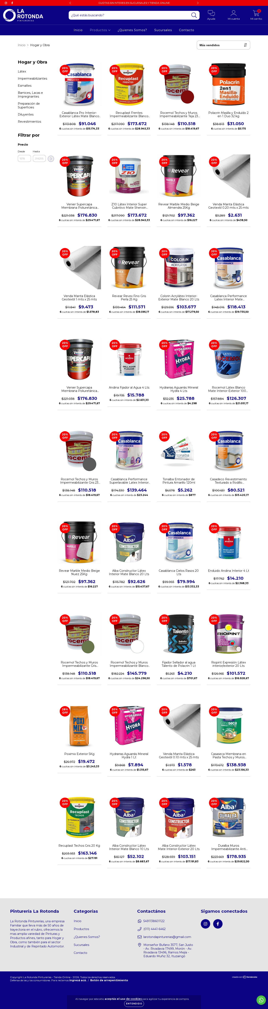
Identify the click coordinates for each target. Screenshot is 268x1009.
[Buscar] (194, 15)
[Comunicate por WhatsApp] (261, 1000)
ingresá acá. (77, 980)
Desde (21, 151)
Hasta (36, 151)
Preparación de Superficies (29, 105)
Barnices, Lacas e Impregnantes (30, 94)
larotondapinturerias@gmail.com (167, 937)
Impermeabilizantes (32, 78)
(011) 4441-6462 (154, 929)
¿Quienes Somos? (132, 30)
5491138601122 (154, 921)
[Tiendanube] (245, 977)
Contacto (186, 30)
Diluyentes (26, 114)
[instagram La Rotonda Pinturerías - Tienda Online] (6, 3)
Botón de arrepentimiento (109, 980)
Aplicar (51, 159)
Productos (99, 30)
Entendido (134, 1003)
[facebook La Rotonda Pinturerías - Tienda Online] (12, 3)
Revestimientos (29, 121)
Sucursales (163, 30)
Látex (22, 71)
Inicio (78, 30)
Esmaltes (24, 86)
